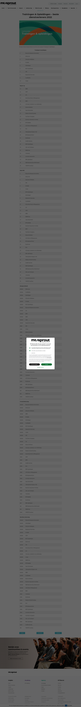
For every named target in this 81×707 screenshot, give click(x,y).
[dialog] (40, 353)
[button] (40, 353)
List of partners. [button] (49, 357)
